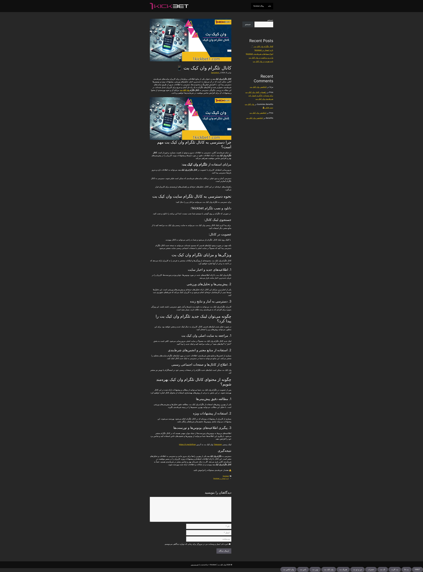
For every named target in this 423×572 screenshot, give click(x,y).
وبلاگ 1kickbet (258, 6)
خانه (269, 6)
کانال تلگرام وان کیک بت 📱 (262, 46)
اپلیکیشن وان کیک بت (258, 87)
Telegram (218, 444)
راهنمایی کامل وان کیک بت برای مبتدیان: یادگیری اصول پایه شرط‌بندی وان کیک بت (259, 95)
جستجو (270, 20)
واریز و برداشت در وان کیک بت (261, 58)
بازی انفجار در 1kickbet (221, 478)
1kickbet (226, 476)
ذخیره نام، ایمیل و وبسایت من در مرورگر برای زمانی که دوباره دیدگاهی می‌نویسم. (196, 544)
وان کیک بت (184, 90)
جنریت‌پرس (195, 565)
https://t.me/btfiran (187, 444)
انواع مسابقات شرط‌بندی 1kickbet (259, 54)
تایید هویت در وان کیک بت (263, 61)
